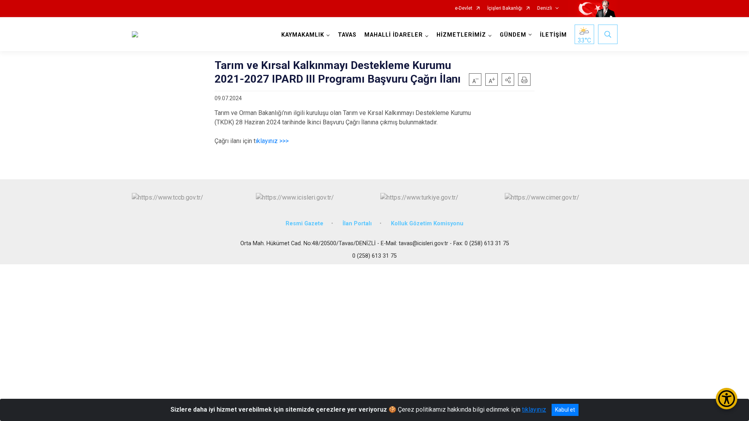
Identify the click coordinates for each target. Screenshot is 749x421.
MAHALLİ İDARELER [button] (393, 35)
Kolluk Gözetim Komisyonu (427, 223)
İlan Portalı (357, 223)
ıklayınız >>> (272, 141)
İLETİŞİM (553, 35)
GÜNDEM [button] (513, 35)
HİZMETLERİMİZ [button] (461, 35)
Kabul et (565, 410)
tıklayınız (534, 409)
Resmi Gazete (304, 223)
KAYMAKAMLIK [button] (302, 35)
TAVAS (347, 35)
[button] (508, 79)
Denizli (544, 8)
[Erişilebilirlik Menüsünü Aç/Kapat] (726, 398)
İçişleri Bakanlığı (504, 8)
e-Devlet (463, 8)
